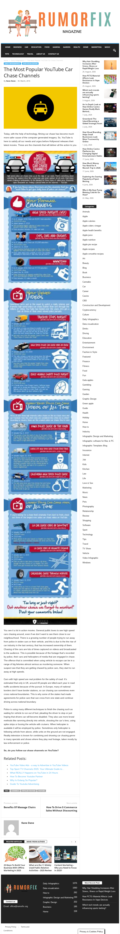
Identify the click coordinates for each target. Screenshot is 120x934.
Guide (85, 408)
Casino (85, 296)
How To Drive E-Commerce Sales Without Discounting (61, 809)
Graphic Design (89, 399)
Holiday (85, 417)
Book (84, 272)
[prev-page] (71, 841)
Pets (7, 54)
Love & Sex (87, 483)
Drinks (85, 329)
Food (47, 47)
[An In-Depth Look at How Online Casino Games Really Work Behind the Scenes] (110, 108)
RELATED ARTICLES (14, 841)
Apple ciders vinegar (91, 226)
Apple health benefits (92, 230)
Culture (85, 314)
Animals (86, 212)
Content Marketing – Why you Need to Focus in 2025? (65, 868)
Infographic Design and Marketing (97, 436)
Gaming (56, 47)
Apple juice (87, 235)
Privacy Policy (10, 927)
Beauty (85, 263)
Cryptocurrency (89, 310)
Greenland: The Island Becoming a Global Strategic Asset (92, 121)
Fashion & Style (89, 352)
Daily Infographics (17, 60)
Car (26, 47)
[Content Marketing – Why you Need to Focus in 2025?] (65, 854)
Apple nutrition (88, 240)
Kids (84, 464)
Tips (84, 539)
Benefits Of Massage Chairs (19, 807)
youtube (41, 791)
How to (85, 427)
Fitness (85, 366)
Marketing (96, 47)
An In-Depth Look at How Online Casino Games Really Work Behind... (91, 108)
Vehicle (85, 553)
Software (86, 525)
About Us (40, 54)
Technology (18, 54)
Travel (30, 54)
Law (84, 474)
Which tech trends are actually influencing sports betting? (90, 93)
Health (76, 47)
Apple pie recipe (89, 244)
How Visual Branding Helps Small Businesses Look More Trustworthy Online (91, 137)
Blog (84, 268)
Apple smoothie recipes (93, 254)
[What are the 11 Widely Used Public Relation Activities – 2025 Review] (40, 854)
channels (15, 791)
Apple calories (88, 221)
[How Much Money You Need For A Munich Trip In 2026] (110, 166)
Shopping (86, 520)
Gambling (86, 385)
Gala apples (87, 380)
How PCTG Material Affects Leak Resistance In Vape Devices (91, 79)
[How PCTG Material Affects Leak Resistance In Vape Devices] (110, 79)
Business (17, 47)
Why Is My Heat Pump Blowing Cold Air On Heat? (92, 192)
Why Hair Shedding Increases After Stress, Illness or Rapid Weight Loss (91, 65)
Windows (86, 562)
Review (85, 516)
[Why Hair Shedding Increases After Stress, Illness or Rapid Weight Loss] (110, 65)
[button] (114, 50)
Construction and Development (96, 305)
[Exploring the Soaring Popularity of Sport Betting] (110, 180)
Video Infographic (90, 558)
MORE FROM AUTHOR (36, 841)
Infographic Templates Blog (94, 445)
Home (7, 47)
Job (84, 460)
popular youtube (28, 791)
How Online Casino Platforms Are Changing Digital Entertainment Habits (92, 152)
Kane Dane (11, 81)
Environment (88, 347)
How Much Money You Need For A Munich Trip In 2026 (91, 165)
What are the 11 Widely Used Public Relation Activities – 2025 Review (40, 868)
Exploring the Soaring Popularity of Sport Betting (92, 179)
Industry (86, 431)
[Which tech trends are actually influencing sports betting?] (110, 93)
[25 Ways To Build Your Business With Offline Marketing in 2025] (15, 854)
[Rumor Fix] (60, 21)
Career (85, 291)
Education (36, 47)
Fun (84, 375)
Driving (85, 333)
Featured (86, 357)
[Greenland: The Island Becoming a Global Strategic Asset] (110, 122)
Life (84, 478)
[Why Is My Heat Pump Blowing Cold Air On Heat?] (110, 193)
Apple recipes (88, 249)
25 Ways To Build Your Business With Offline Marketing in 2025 (14, 868)
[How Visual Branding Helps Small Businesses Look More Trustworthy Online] (110, 135)
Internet (85, 455)
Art (83, 258)
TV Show (86, 548)
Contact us (53, 54)
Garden (66, 47)
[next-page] (75, 841)
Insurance (86, 450)
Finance (86, 361)
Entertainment (88, 343)
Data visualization (30, 64)
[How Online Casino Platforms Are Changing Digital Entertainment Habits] (110, 152)
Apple (85, 216)
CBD (84, 300)
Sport (84, 530)
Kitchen (85, 469)
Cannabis (86, 282)
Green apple (87, 403)
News (85, 497)
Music (107, 47)
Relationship (88, 511)
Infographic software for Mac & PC (98, 441)
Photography (88, 506)
